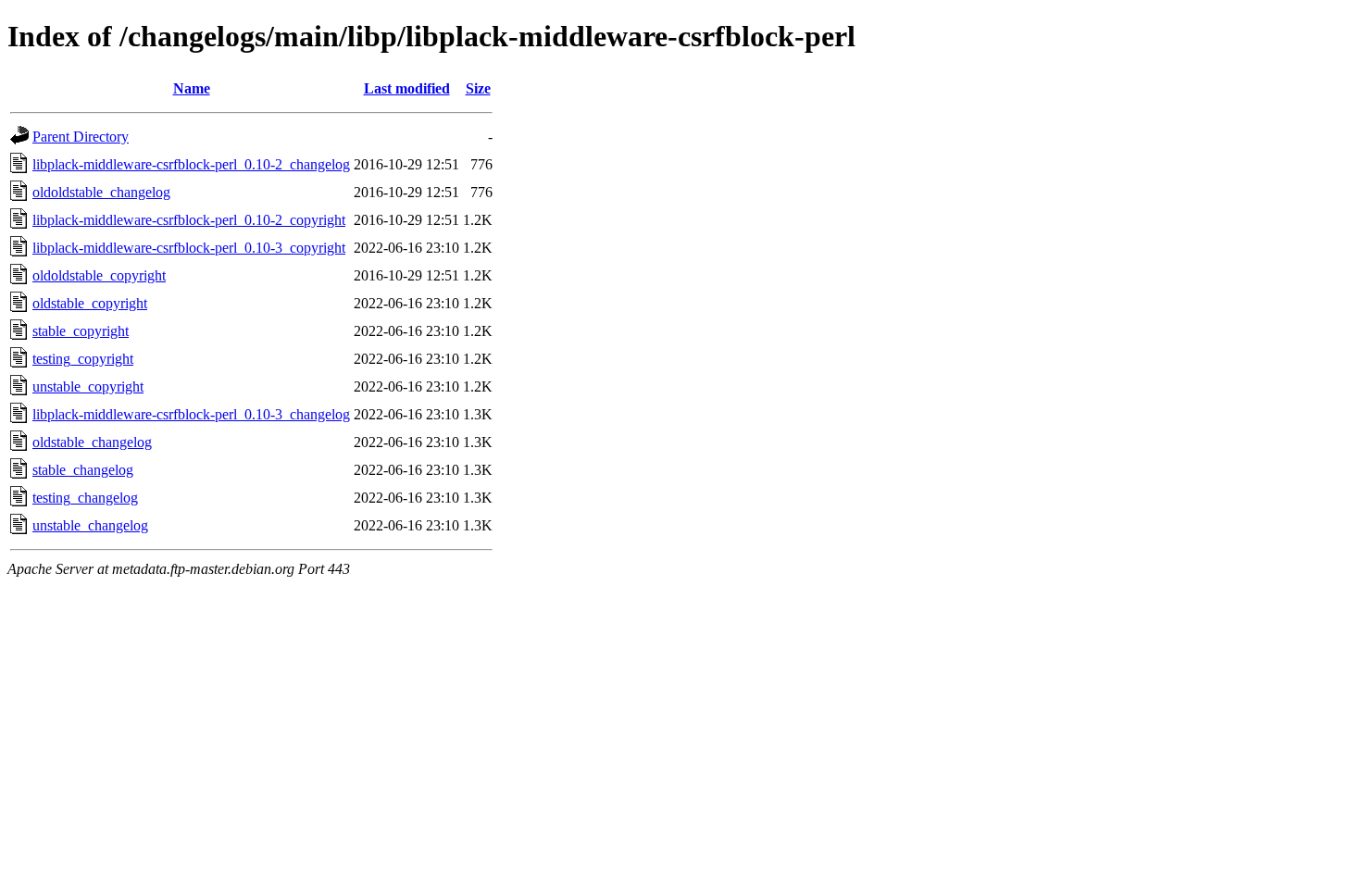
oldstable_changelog (92, 442)
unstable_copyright (88, 386)
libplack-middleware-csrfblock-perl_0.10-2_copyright (188, 220)
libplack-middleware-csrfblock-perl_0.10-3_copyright (188, 248)
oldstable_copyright (89, 303)
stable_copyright (80, 331)
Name (191, 88)
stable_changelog (82, 470)
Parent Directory (80, 136)
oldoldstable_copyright (99, 275)
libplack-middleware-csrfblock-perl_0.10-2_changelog (191, 164)
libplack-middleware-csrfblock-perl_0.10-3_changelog (191, 414)
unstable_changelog (90, 525)
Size (478, 88)
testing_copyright (82, 359)
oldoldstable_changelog (101, 192)
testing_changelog (85, 497)
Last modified (407, 88)
